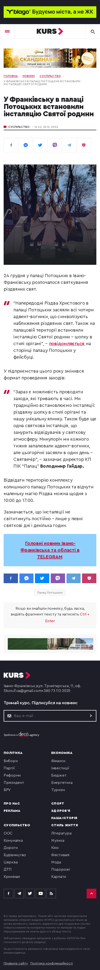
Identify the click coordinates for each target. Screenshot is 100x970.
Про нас (12, 803)
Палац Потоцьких (50, 592)
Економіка (61, 753)
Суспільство (19, 126)
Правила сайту (16, 963)
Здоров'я (60, 811)
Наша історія (64, 818)
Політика (13, 753)
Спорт (57, 803)
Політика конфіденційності (51, 963)
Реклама (12, 811)
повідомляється (67, 344)
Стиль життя (64, 825)
